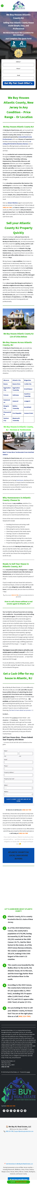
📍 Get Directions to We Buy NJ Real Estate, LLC (18, 1164)
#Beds (6, 785)
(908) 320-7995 (7, 208)
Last (20, 756)
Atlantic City (17, 380)
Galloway (16, 395)
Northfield (27, 407)
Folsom (6, 395)
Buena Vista (16, 384)
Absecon (6, 380)
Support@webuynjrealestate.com (23, 1131)
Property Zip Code (9, 779)
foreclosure (19, 480)
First (5, 756)
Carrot (28, 1072)
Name (6, 751)
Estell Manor (28, 389)
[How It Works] (13, 203)
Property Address (9, 772)
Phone (19, 68)
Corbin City (27, 384)
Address (18, 62)
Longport (27, 401)
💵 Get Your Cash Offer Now (18, 1179)
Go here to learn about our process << (21, 710)
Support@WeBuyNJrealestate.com (11, 1069)
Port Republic (17, 413)
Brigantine (27, 380)
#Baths (6, 791)
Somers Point (28, 413)
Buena (6, 384)
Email (18, 75)
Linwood (15, 401)
